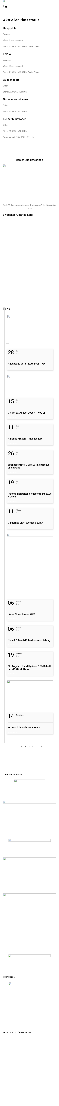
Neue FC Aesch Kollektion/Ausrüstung (29, 640)
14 (41, 746)
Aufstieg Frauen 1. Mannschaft (25, 438)
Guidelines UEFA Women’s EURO (25, 522)
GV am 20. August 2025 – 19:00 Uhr (27, 412)
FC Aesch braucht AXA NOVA (24, 727)
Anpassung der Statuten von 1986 (27, 363)
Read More (12, 368)
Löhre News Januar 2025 (21, 614)
